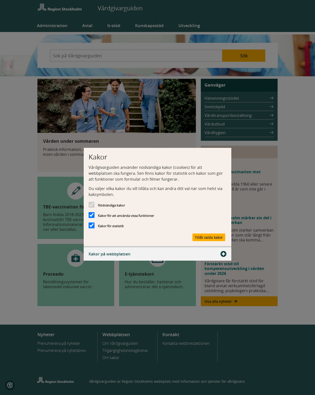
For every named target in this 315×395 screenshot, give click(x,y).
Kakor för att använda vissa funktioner (126, 215)
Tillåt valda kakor (209, 237)
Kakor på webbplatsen (109, 254)
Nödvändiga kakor (111, 205)
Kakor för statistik (111, 225)
